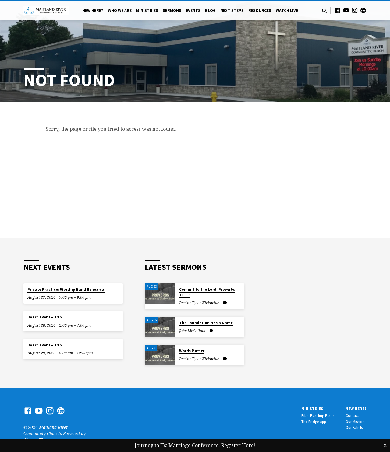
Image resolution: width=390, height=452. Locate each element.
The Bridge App (313, 421)
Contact (352, 415)
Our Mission (355, 421)
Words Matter (191, 350)
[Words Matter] (160, 355)
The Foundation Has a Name (206, 322)
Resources (259, 10)
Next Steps (232, 10)
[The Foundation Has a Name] (160, 327)
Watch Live (287, 10)
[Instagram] (354, 10)
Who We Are (120, 10)
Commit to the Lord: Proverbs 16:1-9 (207, 292)
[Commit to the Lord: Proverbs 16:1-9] (160, 293)
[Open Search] (324, 10)
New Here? (92, 10)
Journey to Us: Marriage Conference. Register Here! (195, 445)
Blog (210, 10)
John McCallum (192, 330)
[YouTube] (346, 10)
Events (193, 10)
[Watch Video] (225, 302)
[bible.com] (363, 10)
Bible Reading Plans (317, 415)
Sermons (172, 10)
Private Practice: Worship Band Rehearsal (66, 289)
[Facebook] (337, 10)
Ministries (147, 10)
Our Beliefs (354, 427)
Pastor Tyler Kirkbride (199, 302)
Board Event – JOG (44, 317)
